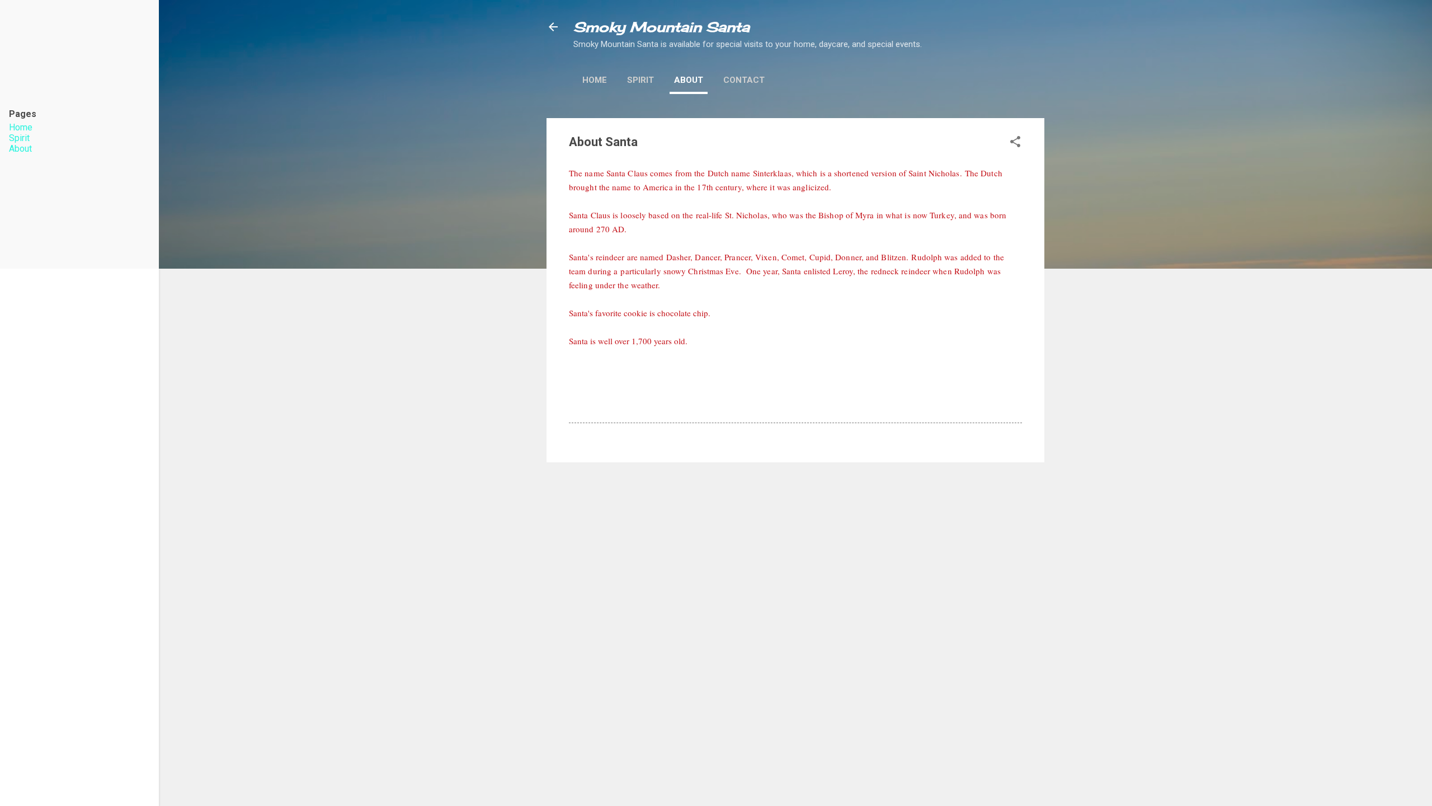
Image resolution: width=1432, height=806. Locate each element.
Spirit (640, 80)
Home (594, 80)
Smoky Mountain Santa (661, 26)
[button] (1015, 143)
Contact (744, 80)
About (688, 80)
